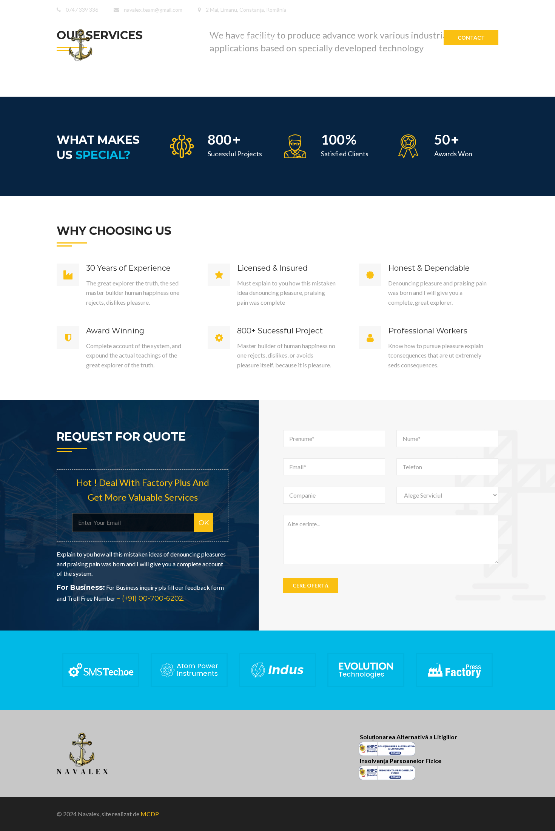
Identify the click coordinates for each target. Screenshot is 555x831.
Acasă (178, 37)
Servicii (213, 37)
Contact (471, 37)
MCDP (149, 813)
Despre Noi (256, 37)
